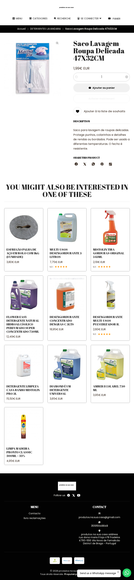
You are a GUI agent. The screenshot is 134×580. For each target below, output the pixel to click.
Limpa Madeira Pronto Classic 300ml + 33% (19, 452)
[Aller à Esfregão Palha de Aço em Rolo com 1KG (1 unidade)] (23, 227)
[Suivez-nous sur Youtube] (78, 495)
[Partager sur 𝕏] (85, 164)
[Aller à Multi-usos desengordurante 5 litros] (67, 227)
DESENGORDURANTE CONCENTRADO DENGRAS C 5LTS (64, 320)
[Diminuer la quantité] (76, 77)
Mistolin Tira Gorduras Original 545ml (108, 253)
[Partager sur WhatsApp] (93, 164)
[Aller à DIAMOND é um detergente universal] (67, 364)
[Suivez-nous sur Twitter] (73, 495)
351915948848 (99, 526)
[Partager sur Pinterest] (102, 164)
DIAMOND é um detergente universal (60, 390)
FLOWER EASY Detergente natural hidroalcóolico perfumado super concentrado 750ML (22, 324)
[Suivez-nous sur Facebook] (68, 495)
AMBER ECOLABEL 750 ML (109, 388)
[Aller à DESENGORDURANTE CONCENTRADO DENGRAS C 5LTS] (67, 295)
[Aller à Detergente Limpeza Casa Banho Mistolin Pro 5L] (23, 364)
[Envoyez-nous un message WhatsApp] (126, 572)
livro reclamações (35, 518)
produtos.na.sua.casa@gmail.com (99, 517)
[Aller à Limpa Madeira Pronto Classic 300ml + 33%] (23, 426)
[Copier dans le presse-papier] (110, 164)
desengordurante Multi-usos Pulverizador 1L (108, 320)
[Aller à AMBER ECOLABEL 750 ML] (110, 364)
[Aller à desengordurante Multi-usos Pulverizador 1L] (110, 295)
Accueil (21, 29)
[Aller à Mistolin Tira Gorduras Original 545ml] (110, 227)
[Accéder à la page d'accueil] (67, 8)
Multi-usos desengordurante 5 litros (66, 253)
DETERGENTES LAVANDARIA (45, 29)
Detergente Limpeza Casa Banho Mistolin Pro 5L (23, 390)
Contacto (34, 513)
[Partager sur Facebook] (76, 164)
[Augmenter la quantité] (127, 77)
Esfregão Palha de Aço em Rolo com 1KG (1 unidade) (22, 253)
